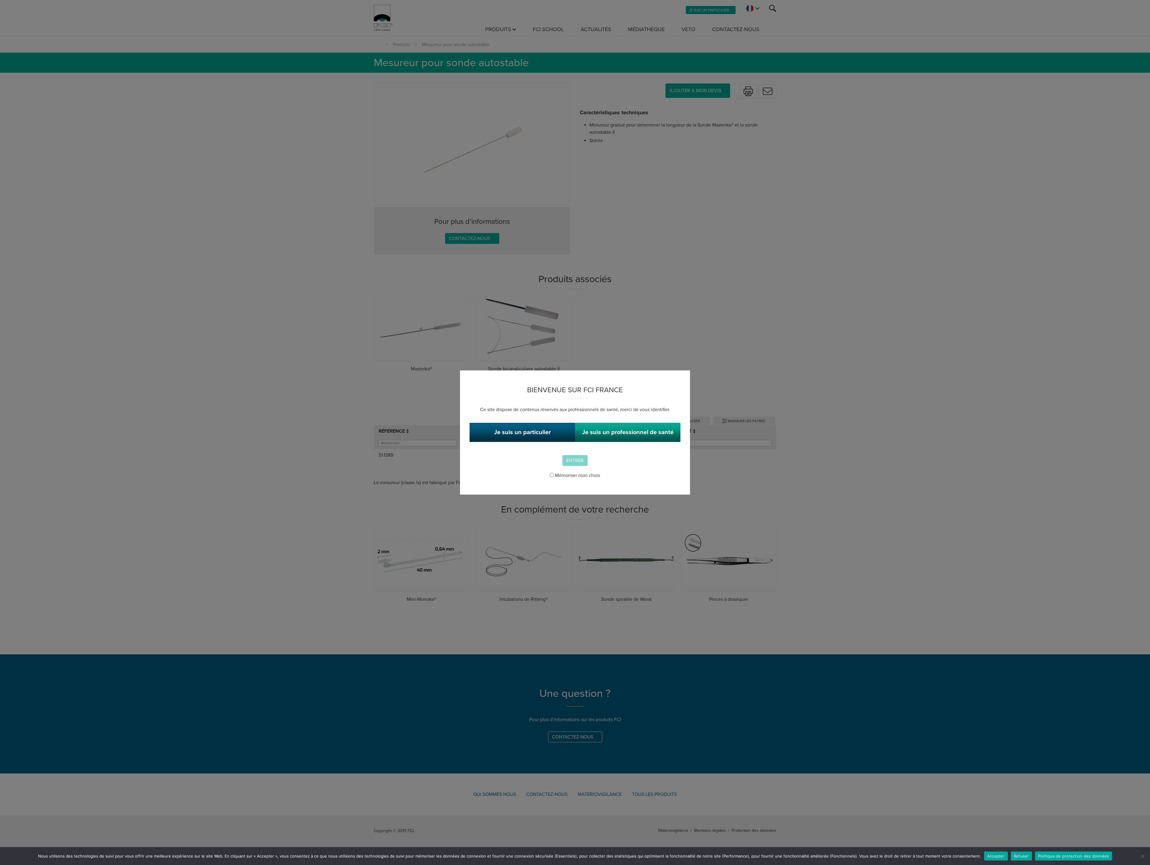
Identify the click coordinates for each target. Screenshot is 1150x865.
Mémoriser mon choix (577, 475)
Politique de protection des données (1073, 856)
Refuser (1021, 856)
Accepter (996, 856)
